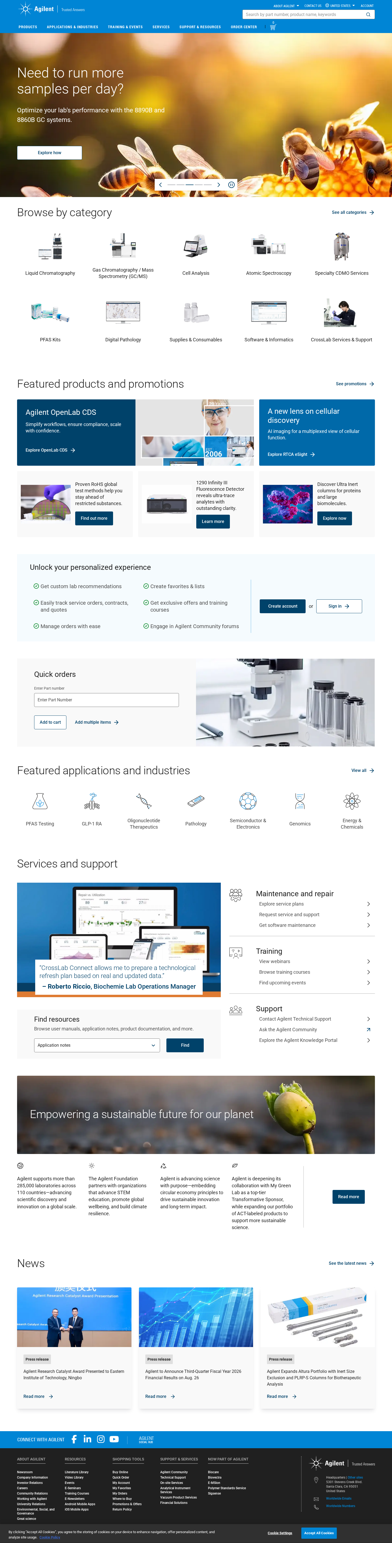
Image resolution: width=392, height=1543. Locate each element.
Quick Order (121, 1477)
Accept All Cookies (319, 1533)
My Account (121, 1483)
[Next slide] (219, 185)
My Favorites (122, 1488)
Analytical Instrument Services (175, 1490)
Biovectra (214, 1477)
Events (69, 1483)
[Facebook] (74, 1439)
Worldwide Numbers (340, 1506)
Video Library (74, 1477)
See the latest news (347, 1263)
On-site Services (171, 1483)
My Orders (120, 1493)
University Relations (31, 1504)
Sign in (335, 606)
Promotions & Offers (127, 1504)
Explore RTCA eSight (287, 454)
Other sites (355, 1477)
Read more (348, 1196)
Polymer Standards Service (227, 1488)
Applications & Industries (72, 26)
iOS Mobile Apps (77, 1509)
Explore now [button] (334, 518)
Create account (282, 606)
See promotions (351, 383)
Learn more (49, 147)
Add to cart (50, 722)
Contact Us (313, 5)
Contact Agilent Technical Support (295, 1019)
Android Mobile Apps (80, 1504)
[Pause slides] (231, 185)
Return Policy (122, 1509)
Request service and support (289, 914)
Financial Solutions (173, 1503)
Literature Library (77, 1472)
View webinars (274, 961)
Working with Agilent (32, 1499)
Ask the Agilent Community (288, 1029)
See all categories (349, 212)
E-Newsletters (75, 1499)
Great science (26, 1519)
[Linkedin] (87, 1439)
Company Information (32, 1477)
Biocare (213, 1472)
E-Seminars (73, 1488)
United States (340, 5)
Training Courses (77, 1493)
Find (185, 1045)
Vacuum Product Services (178, 1497)
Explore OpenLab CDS (46, 450)
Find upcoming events (282, 982)
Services (161, 26)
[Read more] (74, 1348)
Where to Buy (122, 1499)
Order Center (244, 26)
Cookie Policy (49, 1537)
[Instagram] (100, 1439)
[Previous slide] (160, 185)
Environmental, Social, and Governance (36, 1511)
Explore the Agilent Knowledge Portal (298, 1040)
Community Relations (32, 1493)
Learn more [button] (213, 521)
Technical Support (173, 1477)
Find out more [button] (94, 518)
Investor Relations (30, 1483)
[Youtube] (114, 1439)
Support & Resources (200, 26)
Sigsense (214, 1493)
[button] (368, 14)
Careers (22, 1488)
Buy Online (120, 1472)
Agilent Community (174, 1472)
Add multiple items (93, 722)
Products (28, 26)
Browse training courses (284, 972)
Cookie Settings (280, 1533)
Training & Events (125, 26)
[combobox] (308, 14)
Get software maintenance (287, 925)
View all (358, 770)
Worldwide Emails (338, 1498)
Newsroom (25, 1472)
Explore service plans (281, 904)
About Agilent (284, 6)
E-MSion (214, 1483)
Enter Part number (49, 688)
